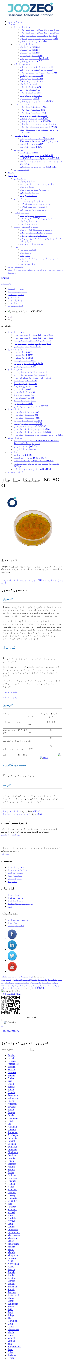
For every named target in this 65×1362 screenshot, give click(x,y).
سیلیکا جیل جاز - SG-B (34, 118)
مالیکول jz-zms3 (30, 47)
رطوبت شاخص (27, 264)
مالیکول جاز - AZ (31, 61)
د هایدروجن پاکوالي (33, 209)
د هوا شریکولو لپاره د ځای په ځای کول (37, 979)
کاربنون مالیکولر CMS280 (22, 988)
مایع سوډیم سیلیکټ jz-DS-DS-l (38, 166)
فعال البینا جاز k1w (33, 41)
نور (16, 246)
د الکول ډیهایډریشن (33, 235)
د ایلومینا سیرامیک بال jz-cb (39, 38)
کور (10, 316)
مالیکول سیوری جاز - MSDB (37, 101)
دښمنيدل (25, 252)
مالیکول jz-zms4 (30, 49)
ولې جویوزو (15, 21)
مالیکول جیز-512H (31, 75)
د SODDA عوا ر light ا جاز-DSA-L (40, 158)
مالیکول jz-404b (29, 98)
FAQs (11, 172)
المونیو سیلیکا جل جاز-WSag (38, 126)
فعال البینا (22, 27)
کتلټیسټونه (22, 169)
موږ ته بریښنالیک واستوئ (20, 580)
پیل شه (5, 853)
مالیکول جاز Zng (30, 87)
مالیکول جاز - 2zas (31, 78)
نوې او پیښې (34, 269)
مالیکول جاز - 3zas (31, 81)
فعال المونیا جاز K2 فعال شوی (40, 32)
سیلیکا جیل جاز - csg (33, 112)
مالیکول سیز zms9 (31, 55)
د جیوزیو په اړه (53, 269)
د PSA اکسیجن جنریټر (33, 206)
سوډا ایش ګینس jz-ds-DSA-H (36, 155)
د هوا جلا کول (22, 198)
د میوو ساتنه (28, 224)
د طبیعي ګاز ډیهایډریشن (36, 232)
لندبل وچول (10, 691)
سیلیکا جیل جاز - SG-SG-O (36, 121)
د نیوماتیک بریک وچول (34, 189)
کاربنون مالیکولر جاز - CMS (38, 72)
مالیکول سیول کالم (16, 982)
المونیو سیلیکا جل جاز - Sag (38, 124)
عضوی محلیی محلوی (32, 244)
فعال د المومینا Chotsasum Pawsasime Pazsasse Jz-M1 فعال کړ (39, 139)
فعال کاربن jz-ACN (32, 144)
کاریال (12, 175)
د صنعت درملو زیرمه (33, 215)
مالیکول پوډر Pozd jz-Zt (34, 58)
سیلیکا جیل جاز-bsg (32, 109)
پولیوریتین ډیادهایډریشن (38, 184)
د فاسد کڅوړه (28, 195)
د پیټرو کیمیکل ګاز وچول (36, 229)
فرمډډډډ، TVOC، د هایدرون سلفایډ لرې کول (38, 219)
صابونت (18, 149)
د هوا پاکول (21, 212)
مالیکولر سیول (23, 44)
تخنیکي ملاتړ (16, 266)
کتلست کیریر (28, 249)
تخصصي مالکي (22, 64)
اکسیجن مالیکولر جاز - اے (36, 67)
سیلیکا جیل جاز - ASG (34, 107)
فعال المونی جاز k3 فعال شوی (38, 35)
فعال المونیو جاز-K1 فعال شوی (40, 29)
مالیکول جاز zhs (30, 92)
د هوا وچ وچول (29, 181)
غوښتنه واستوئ (11, 834)
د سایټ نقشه (9, 976)
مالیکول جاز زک (30, 89)
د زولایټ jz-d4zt (29, 152)
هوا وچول (20, 178)
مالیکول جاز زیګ (31, 95)
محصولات (12, 24)
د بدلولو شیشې (29, 192)
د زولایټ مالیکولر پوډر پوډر (30, 983)
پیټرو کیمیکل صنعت (26, 226)
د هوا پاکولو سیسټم (33, 201)
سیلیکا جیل (21, 104)
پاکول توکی (21, 135)
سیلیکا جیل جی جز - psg (34, 115)
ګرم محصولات (26, 976)
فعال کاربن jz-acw (31, 146)
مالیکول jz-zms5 (30, 52)
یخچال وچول (27, 186)
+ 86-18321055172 (11, 993)
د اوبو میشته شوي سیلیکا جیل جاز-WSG (39, 434)
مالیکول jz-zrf (28, 84)
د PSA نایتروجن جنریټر (35, 204)
